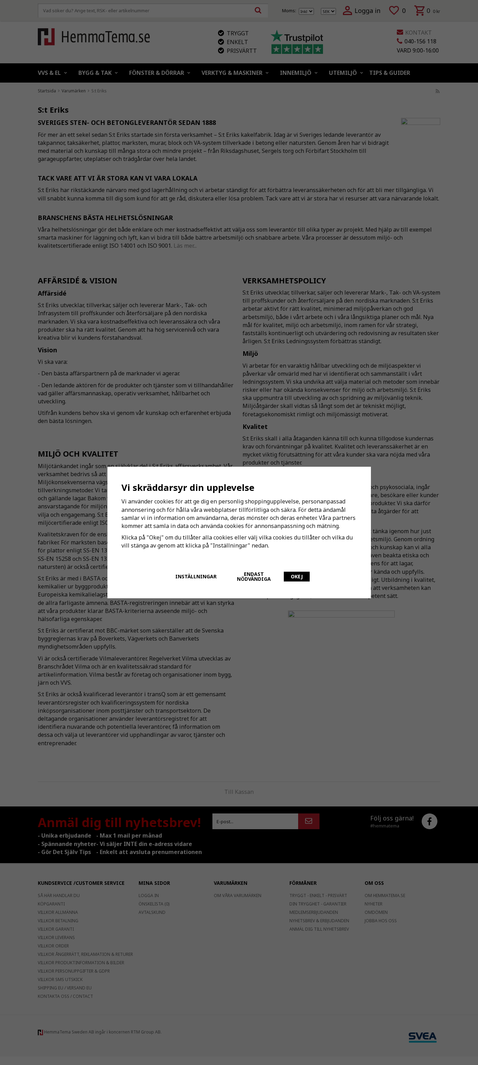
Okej (297, 576)
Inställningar (196, 576)
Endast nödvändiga (254, 576)
